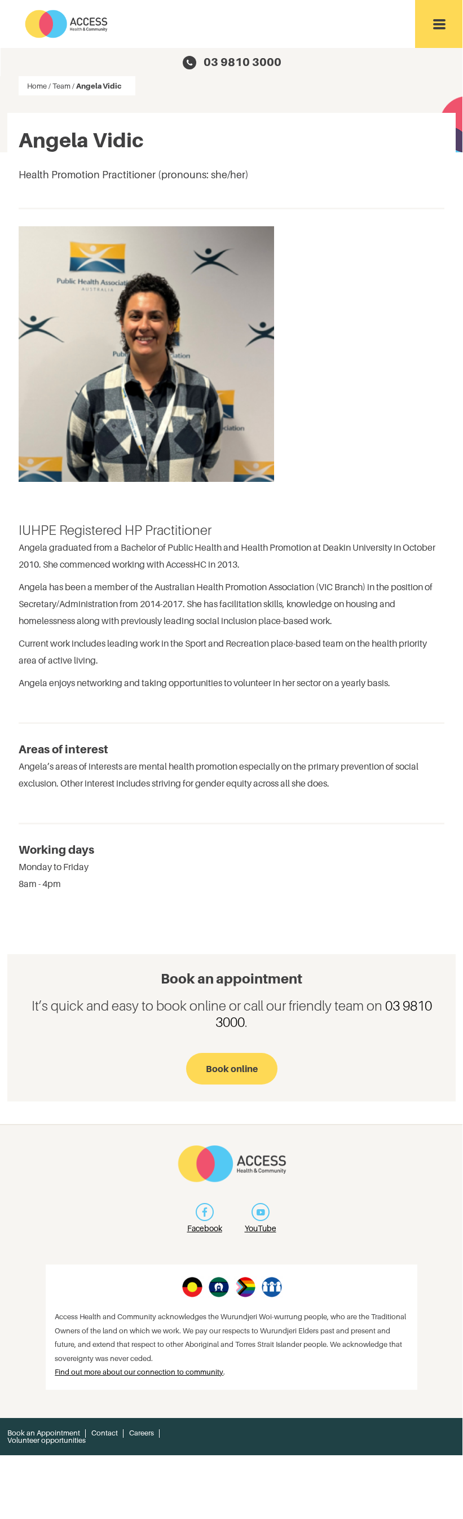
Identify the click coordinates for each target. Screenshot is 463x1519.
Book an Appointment (43, 1433)
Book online (232, 1068)
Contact (104, 1433)
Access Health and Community (67, 24)
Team (61, 85)
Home (37, 85)
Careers (141, 1433)
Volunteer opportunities (46, 1440)
